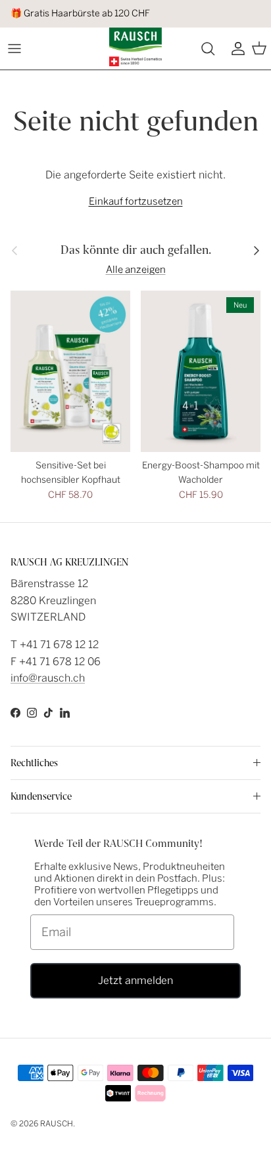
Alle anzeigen (136, 270)
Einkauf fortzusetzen (136, 201)
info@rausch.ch (48, 678)
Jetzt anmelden (135, 980)
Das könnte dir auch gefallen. (136, 250)
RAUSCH (56, 1123)
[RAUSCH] (135, 47)
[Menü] (14, 48)
